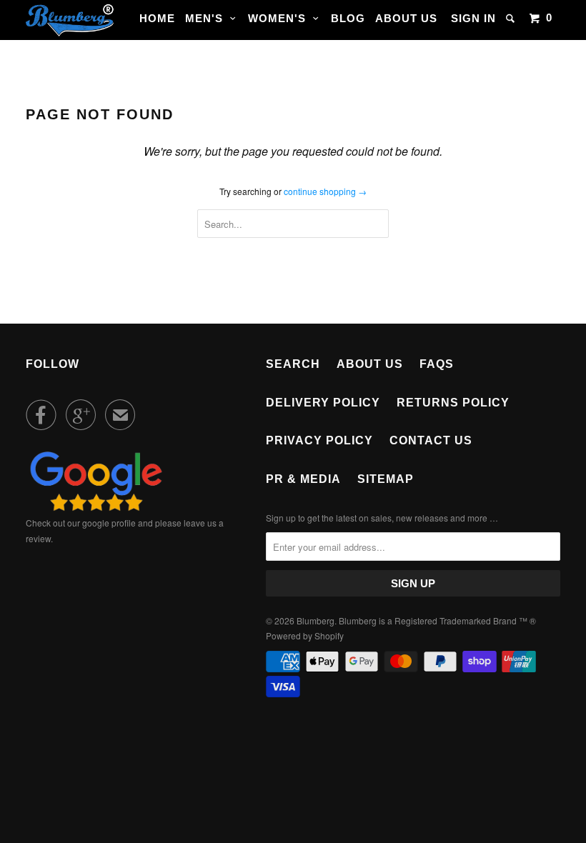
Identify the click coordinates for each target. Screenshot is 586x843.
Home (157, 18)
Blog (348, 18)
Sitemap (385, 479)
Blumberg (315, 620)
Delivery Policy (323, 402)
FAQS (436, 364)
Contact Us (430, 440)
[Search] (511, 18)
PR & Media (303, 479)
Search (293, 364)
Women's (280, 18)
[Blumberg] (70, 20)
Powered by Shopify (305, 635)
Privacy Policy (319, 440)
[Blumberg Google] (96, 508)
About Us (406, 18)
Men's (207, 18)
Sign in (473, 18)
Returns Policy (453, 402)
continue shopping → (325, 191)
